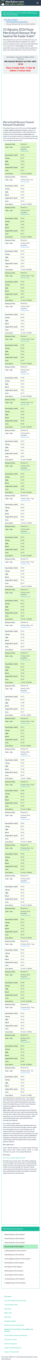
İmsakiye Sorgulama (10, 1343)
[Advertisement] (20, 96)
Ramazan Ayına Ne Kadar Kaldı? (14, 1325)
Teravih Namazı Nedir (11, 1304)
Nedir (7, 1309)
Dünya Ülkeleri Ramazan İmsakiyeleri (15, 1335)
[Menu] (37, 2)
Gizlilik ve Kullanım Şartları (12, 1348)
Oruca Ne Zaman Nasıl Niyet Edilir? (15, 1300)
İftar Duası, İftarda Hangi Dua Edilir (14, 1158)
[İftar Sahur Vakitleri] (12, 3)
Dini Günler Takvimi (10, 1339)
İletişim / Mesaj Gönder (11, 1352)
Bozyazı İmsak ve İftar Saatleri (14, 1246)
